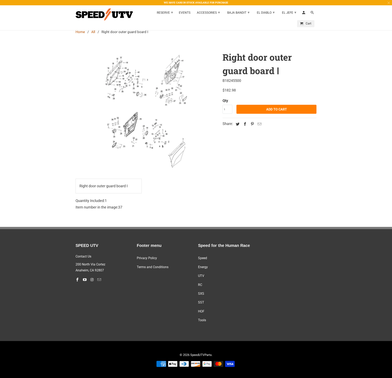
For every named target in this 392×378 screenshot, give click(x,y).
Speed (202, 258)
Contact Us (83, 256)
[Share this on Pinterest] (251, 124)
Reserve (165, 12)
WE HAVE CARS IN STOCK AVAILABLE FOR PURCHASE (196, 2)
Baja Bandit (238, 12)
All (93, 32)
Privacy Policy (147, 258)
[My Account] (304, 13)
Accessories (208, 12)
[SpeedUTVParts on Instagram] (92, 280)
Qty (225, 100)
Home (80, 32)
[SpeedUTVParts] (104, 14)
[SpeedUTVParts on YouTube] (85, 280)
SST (201, 302)
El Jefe (289, 12)
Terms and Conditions (152, 267)
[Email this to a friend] (259, 124)
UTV (201, 276)
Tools (202, 320)
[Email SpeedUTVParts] (99, 280)
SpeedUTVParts (201, 355)
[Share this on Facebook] (244, 124)
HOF (201, 311)
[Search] (312, 13)
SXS (201, 293)
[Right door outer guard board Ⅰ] (147, 111)
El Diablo (266, 12)
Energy (203, 267)
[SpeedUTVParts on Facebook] (78, 280)
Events (184, 12)
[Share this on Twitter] (237, 124)
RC (200, 285)
